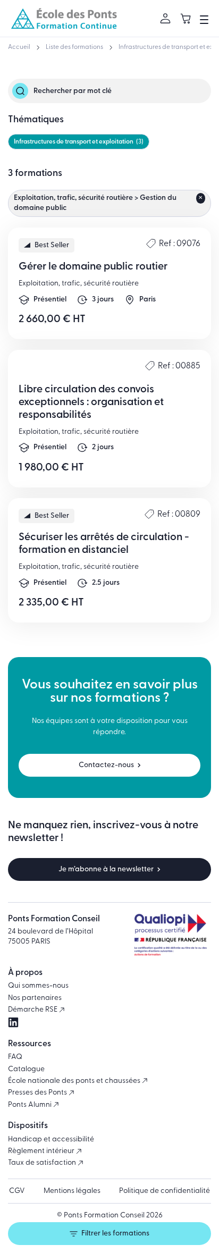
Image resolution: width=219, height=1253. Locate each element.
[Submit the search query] (20, 91)
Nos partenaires (35, 998)
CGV (17, 1191)
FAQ (15, 1057)
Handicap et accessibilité (51, 1139)
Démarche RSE (33, 1010)
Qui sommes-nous (38, 986)
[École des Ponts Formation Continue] (64, 18)
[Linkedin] (13, 1023)
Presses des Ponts (38, 1093)
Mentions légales (72, 1191)
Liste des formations (74, 47)
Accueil (19, 47)
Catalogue (26, 1069)
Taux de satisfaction (43, 1163)
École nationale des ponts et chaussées (75, 1081)
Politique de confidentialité (164, 1191)
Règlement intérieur (42, 1151)
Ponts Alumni (30, 1105)
